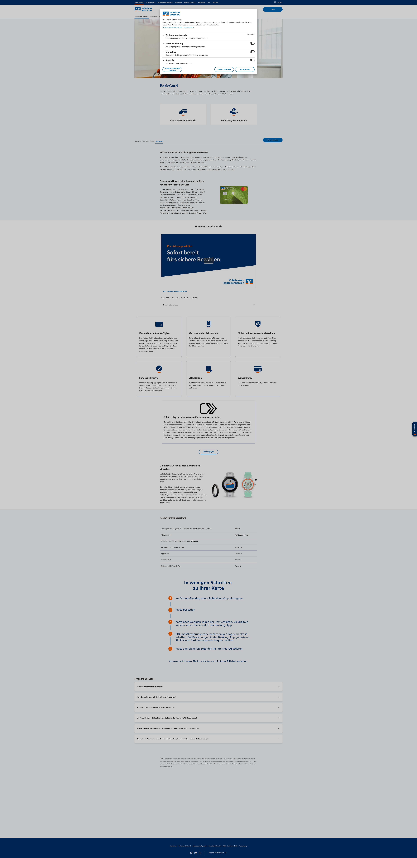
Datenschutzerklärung (171, 27)
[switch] (252, 43)
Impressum (187, 27)
